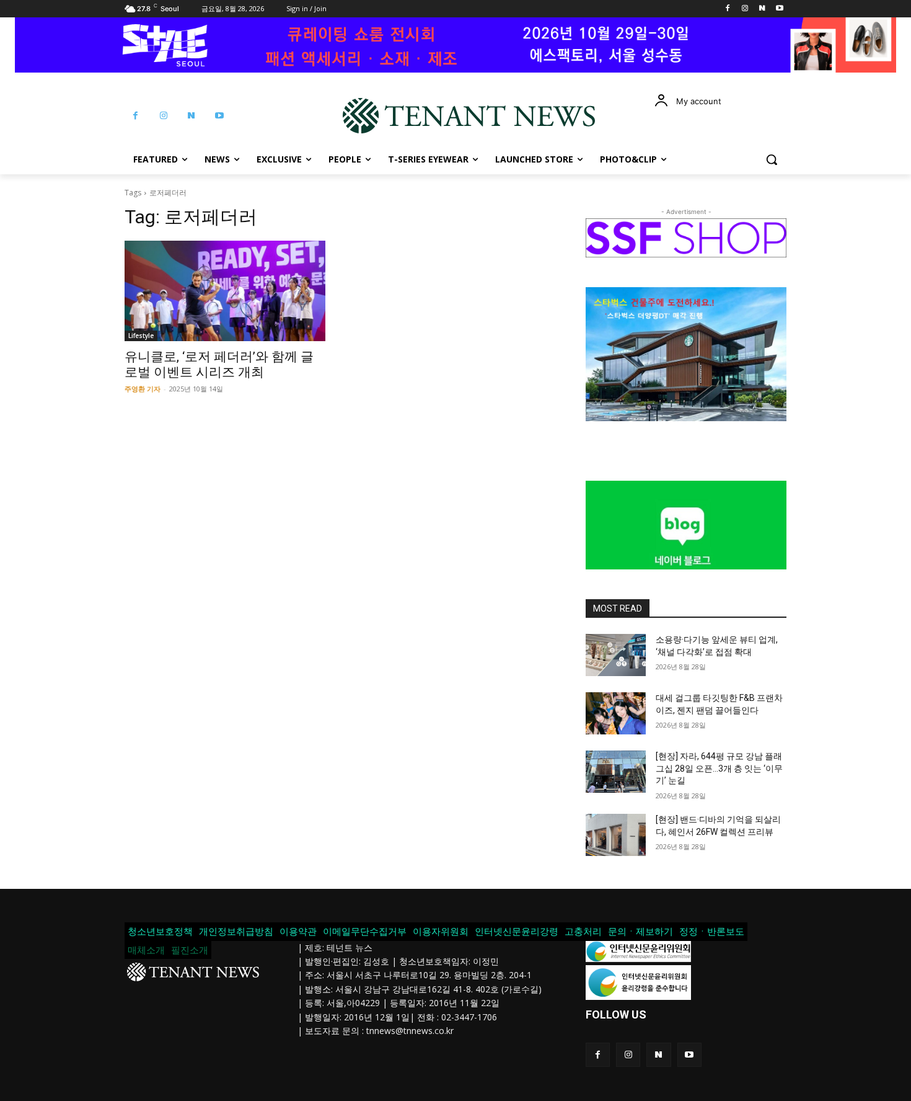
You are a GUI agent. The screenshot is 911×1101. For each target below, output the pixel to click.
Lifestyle (141, 335)
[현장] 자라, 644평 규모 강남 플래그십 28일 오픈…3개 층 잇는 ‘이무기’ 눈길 (719, 768)
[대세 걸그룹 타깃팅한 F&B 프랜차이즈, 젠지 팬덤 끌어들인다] (616, 713)
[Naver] (762, 9)
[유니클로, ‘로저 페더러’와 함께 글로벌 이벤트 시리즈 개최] (225, 291)
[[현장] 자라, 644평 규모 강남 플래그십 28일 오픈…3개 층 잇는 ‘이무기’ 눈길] (616, 772)
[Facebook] (728, 9)
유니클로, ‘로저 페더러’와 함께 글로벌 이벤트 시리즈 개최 (219, 364)
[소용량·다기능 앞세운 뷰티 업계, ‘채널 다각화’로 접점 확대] (616, 655)
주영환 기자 (143, 388)
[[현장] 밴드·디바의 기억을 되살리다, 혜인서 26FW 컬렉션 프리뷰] (616, 835)
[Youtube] (779, 9)
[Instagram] (745, 9)
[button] (771, 159)
